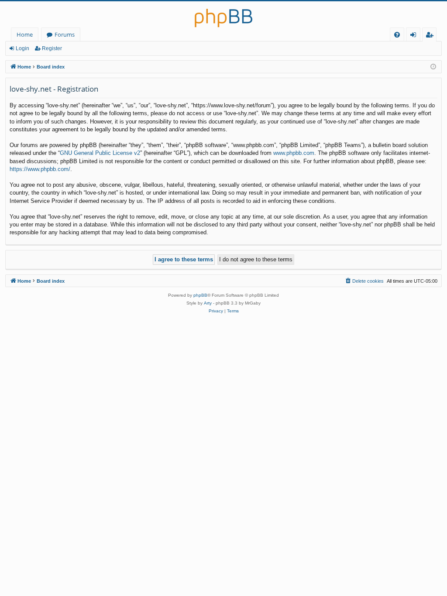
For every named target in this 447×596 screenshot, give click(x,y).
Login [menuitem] (415, 36)
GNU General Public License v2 (100, 153)
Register (52, 48)
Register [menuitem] (431, 36)
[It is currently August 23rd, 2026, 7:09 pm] (433, 67)
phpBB (200, 295)
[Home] (223, 14)
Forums (65, 34)
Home (25, 34)
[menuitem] (397, 34)
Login (22, 48)
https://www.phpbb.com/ (40, 169)
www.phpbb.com (293, 153)
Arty (208, 303)
